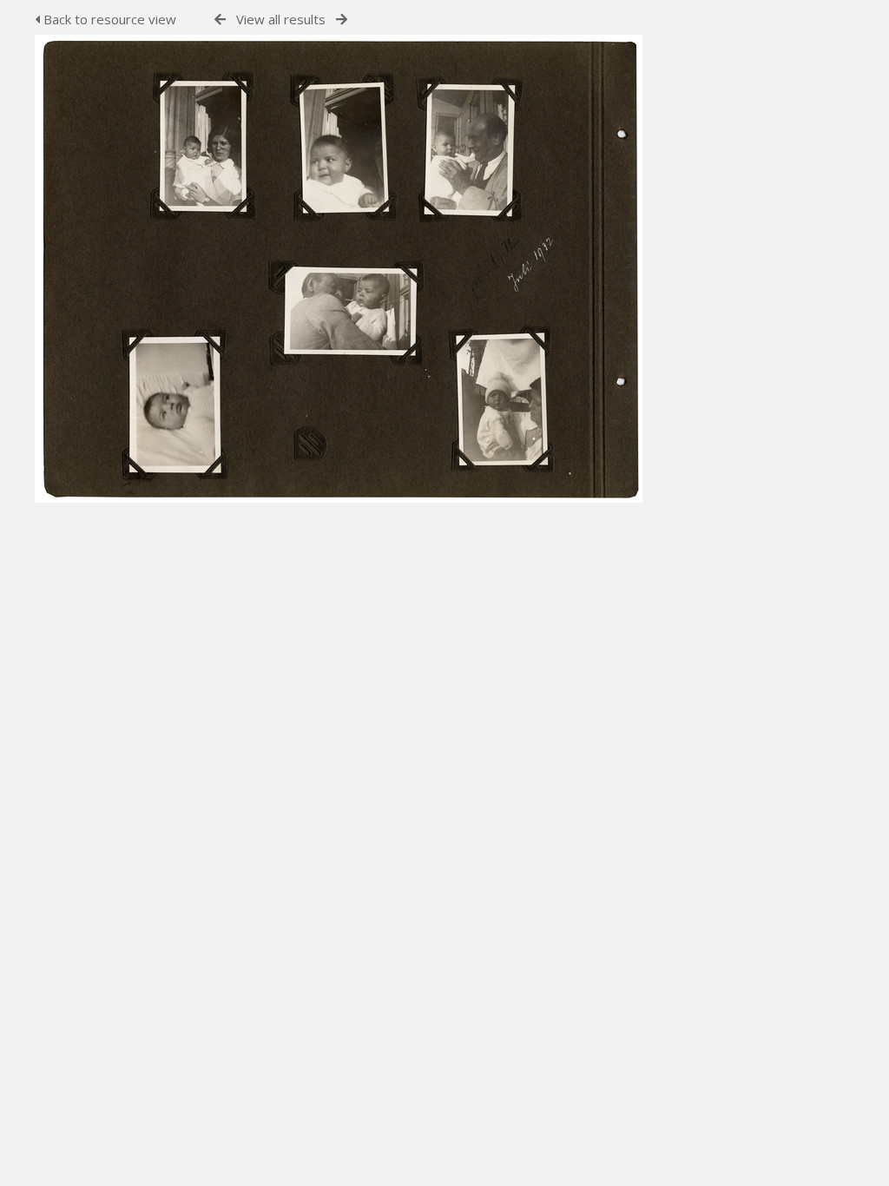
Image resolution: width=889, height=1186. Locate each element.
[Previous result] (220, 19)
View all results (281, 19)
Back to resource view (108, 19)
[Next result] (341, 19)
